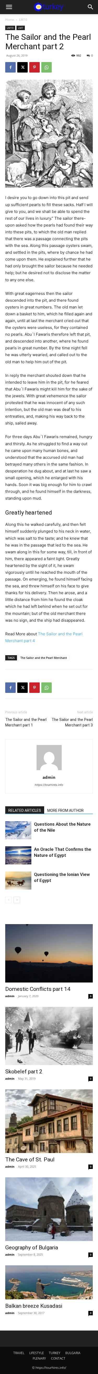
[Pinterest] (34, 67)
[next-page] (17, 900)
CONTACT (58, 1358)
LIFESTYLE (36, 1353)
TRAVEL (18, 1353)
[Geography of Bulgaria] (49, 1209)
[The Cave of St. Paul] (49, 1121)
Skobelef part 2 (23, 1071)
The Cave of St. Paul (30, 1159)
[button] (9, 7)
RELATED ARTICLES (24, 810)
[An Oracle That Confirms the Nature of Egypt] (18, 855)
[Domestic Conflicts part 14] (49, 953)
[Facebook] (10, 67)
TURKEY (54, 1353)
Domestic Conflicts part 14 (37, 989)
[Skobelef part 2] (49, 1036)
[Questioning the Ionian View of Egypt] (18, 880)
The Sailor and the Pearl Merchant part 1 (26, 722)
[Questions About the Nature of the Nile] (18, 830)
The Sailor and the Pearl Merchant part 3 (72, 722)
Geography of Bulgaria (31, 1247)
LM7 (20, 28)
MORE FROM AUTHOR (65, 810)
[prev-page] (8, 900)
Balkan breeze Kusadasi (33, 1306)
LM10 (23, 19)
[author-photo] (49, 770)
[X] (22, 67)
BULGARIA (72, 1353)
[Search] (90, 7)
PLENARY (39, 1358)
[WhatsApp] (46, 67)
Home (9, 19)
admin (49, 777)
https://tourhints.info (49, 785)
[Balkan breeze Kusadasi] (49, 1282)
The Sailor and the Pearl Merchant (43, 658)
